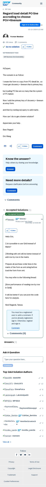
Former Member (17, 37)
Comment (37, 146)
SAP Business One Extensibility (14, 57)
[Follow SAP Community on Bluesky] (21, 455)
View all (6, 442)
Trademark (11, 475)
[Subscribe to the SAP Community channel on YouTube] (25, 455)
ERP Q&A (8, 9)
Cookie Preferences (11, 481)
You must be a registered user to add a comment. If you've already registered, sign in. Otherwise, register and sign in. (22, 318)
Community (17, 3)
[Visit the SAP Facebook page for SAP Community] (17, 455)
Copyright (11, 468)
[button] (23, 47)
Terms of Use (34, 462)
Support (34, 475)
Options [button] (42, 25)
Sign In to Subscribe (30, 25)
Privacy (11, 462)
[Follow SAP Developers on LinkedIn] (29, 455)
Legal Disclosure (34, 468)
